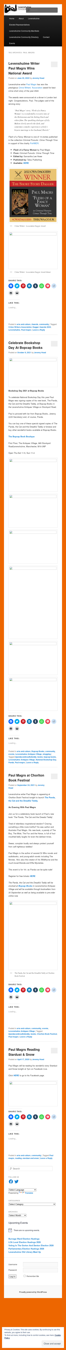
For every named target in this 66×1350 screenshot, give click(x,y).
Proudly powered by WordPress (33, 1292)
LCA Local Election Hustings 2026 (24, 1242)
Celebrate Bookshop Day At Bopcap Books (25, 345)
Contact (46, 37)
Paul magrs (26, 329)
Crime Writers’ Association (30, 87)
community (44, 324)
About (21, 18)
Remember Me (33, 1276)
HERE (26, 162)
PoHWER (34, 143)
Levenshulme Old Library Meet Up (24, 1251)
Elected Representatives (19, 24)
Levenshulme (33, 18)
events (11, 754)
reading (18, 1158)
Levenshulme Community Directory (24, 37)
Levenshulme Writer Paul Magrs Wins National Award (24, 68)
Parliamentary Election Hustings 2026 (26, 1248)
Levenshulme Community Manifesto (24, 30)
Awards (34, 324)
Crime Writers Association (20, 327)
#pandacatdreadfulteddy (26, 756)
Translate (29, 1192)
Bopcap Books (37, 751)
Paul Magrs (31, 84)
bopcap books (50, 756)
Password (12, 1270)
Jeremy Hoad (38, 78)
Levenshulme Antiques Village (28, 754)
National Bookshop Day (46, 759)
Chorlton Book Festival (47, 1033)
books (40, 756)
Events (12, 43)
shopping (47, 754)
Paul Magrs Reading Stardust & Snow (24, 1052)
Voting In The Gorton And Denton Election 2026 (31, 1245)
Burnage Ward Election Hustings (23, 1238)
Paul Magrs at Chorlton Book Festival (26, 777)
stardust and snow (31, 1158)
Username (12, 1264)
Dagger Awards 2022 (42, 327)
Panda (11, 762)
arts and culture (24, 324)
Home (11, 18)
